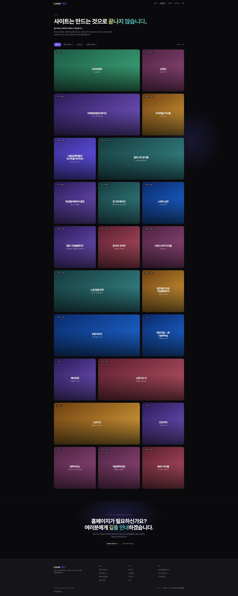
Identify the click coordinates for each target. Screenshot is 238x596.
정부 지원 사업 (102, 573)
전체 (58, 44)
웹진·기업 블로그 (68, 44)
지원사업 (80, 44)
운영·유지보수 (102, 580)
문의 (183, 3)
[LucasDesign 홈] (60, 3)
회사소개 (177, 3)
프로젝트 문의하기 (113, 544)
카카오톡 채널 (161, 576)
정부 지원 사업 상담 (128, 544)
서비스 (155, 3)
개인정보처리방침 (57, 591)
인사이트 (170, 3)
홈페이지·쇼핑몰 (91, 44)
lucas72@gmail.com (164, 569)
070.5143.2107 (162, 573)
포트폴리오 (162, 3)
